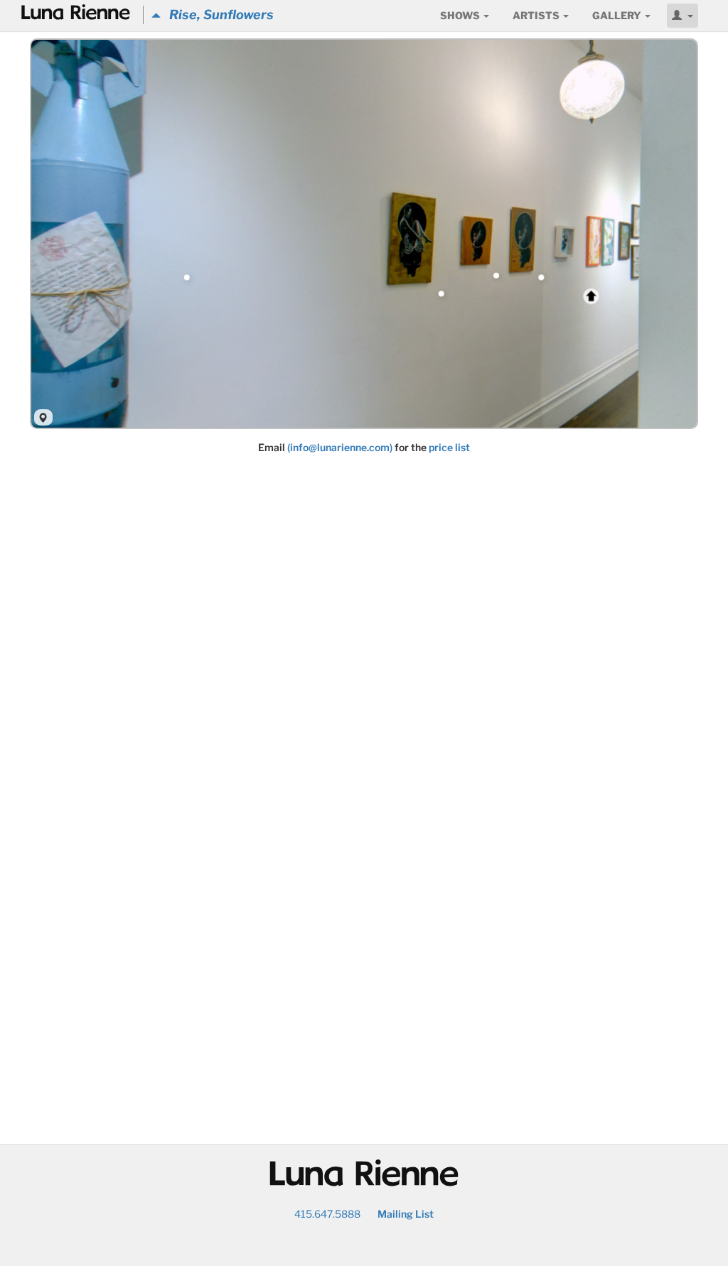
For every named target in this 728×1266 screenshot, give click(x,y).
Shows (461, 15)
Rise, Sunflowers (217, 14)
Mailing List (406, 1214)
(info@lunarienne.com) (339, 447)
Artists (537, 15)
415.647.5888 (327, 1214)
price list (449, 447)
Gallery (617, 15)
